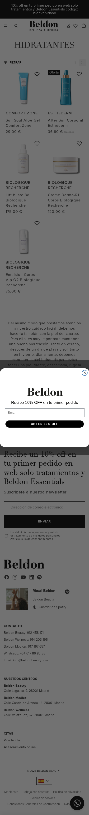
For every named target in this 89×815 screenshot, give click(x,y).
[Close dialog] (84, 373)
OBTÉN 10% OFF (44, 423)
